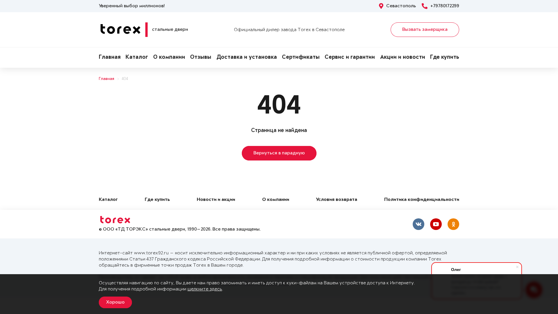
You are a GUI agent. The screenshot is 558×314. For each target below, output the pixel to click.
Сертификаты (301, 57)
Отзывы (200, 57)
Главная (110, 57)
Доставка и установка (247, 57)
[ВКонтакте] (418, 224)
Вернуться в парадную (279, 153)
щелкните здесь (204, 289)
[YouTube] (436, 224)
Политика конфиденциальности (421, 199)
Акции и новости (402, 57)
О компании (169, 57)
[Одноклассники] (453, 224)
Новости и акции (216, 199)
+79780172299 (444, 6)
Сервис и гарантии (350, 57)
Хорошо (115, 302)
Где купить (444, 57)
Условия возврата (336, 199)
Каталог (137, 57)
